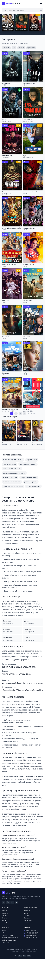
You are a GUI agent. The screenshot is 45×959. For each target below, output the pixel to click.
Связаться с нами (7, 935)
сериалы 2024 (32, 460)
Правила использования (10, 938)
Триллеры (27, 915)
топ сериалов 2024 (33, 486)
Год (14, 48)
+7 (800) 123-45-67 (32, 933)
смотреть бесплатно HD (12, 469)
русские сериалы (30, 482)
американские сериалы (12, 482)
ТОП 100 (4, 923)
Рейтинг (21, 48)
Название (6, 48)
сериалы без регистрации (13, 486)
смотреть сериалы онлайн (13, 460)
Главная (4, 911)
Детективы (27, 911)
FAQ (3, 933)
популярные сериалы (29, 477)
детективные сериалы (27, 464)
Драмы (26, 913)
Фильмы (4, 915)
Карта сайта (6, 942)
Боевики (26, 923)
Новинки (5, 918)
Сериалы (5, 913)
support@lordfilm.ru (32, 930)
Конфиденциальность (9, 940)
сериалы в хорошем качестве (14, 473)
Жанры (4, 920)
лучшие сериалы (9, 464)
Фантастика (28, 920)
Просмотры (31, 48)
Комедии (27, 918)
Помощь (4, 930)
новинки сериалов (10, 477)
